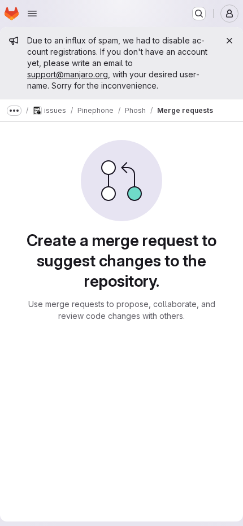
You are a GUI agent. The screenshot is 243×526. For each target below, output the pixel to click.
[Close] (229, 40)
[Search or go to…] (199, 13)
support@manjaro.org (67, 74)
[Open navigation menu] (32, 14)
